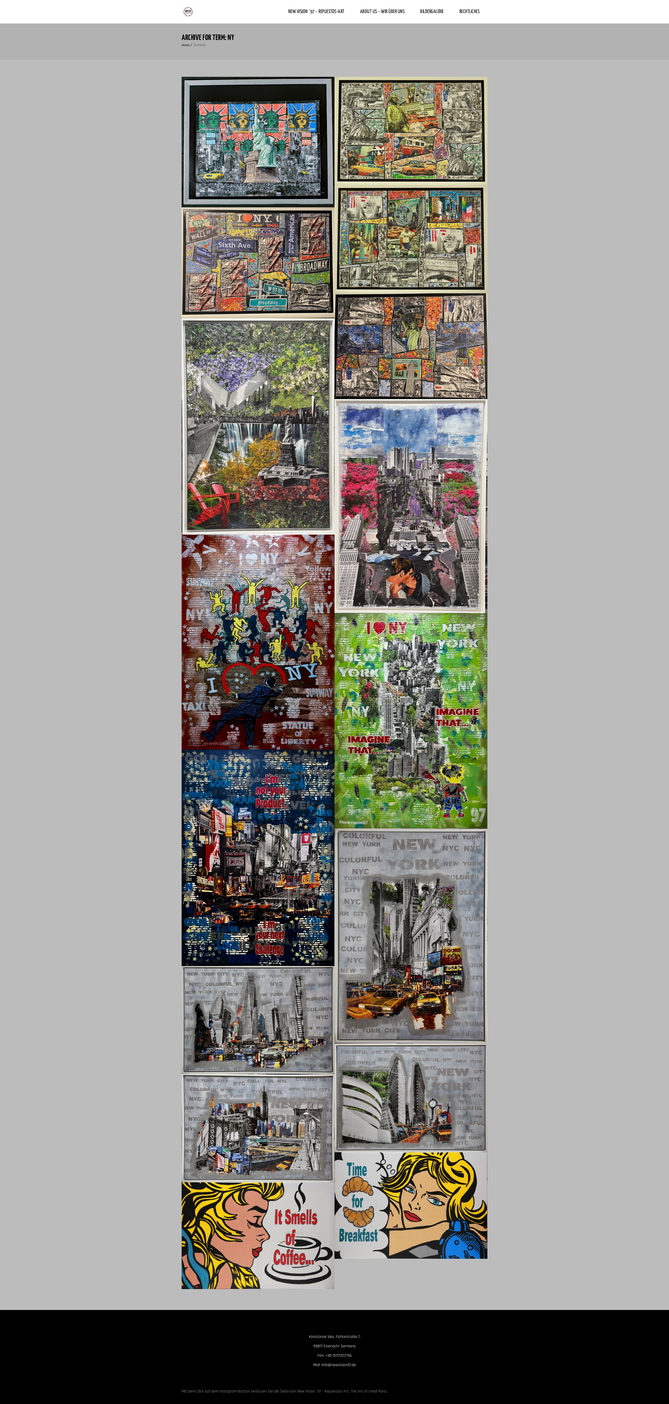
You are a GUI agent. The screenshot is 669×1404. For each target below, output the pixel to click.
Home (185, 45)
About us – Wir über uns (382, 11)
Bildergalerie (432, 11)
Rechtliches (469, 11)
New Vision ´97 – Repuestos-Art (316, 11)
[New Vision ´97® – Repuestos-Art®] (188, 11)
